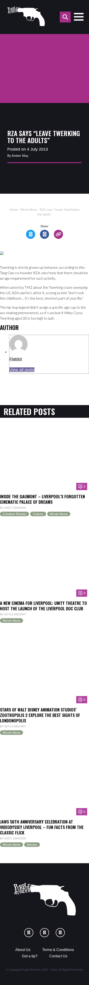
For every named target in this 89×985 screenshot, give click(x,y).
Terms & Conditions (58, 950)
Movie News (28, 209)
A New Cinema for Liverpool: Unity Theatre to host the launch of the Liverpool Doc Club (43, 605)
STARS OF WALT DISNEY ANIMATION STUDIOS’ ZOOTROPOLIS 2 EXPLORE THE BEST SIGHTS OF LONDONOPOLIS (40, 714)
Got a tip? (29, 956)
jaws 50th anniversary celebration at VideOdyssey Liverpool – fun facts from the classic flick (42, 827)
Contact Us (58, 956)
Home (14, 209)
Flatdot (15, 359)
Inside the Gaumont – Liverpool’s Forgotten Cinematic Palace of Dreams (42, 499)
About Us (22, 950)
